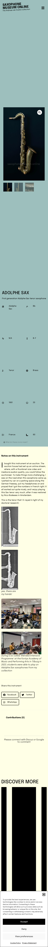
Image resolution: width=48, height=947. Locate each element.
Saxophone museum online (16, 6)
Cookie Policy (15, 943)
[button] (44, 894)
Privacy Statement (29, 943)
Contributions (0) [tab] (15, 717)
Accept (24, 922)
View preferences (24, 936)
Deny (24, 929)
